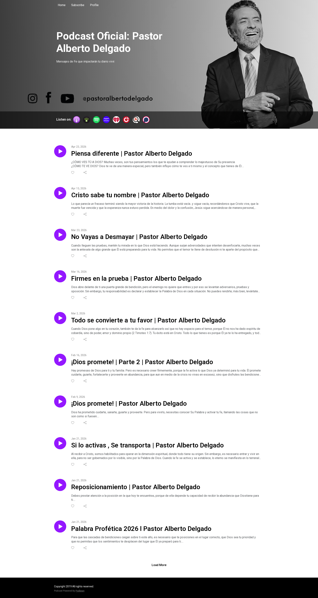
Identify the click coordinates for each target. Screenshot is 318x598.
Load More (159, 565)
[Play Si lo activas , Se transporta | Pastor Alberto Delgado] (60, 443)
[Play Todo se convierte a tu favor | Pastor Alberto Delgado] (60, 318)
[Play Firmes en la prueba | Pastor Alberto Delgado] (60, 276)
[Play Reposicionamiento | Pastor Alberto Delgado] (60, 485)
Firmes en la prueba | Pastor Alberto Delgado (136, 278)
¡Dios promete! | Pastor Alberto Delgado (129, 403)
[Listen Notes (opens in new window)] (136, 119)
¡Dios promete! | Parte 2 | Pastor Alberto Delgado (142, 362)
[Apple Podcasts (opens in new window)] (76, 119)
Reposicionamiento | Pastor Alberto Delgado (135, 487)
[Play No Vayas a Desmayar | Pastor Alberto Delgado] (60, 235)
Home (62, 5)
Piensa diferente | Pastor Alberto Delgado (131, 153)
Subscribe (77, 5)
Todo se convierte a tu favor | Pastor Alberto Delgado (148, 320)
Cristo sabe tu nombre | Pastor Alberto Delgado (140, 195)
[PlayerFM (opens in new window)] (126, 119)
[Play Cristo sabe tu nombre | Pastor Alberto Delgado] (60, 193)
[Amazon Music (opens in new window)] (106, 119)
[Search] (255, 5)
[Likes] (73, 172)
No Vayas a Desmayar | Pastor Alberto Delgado (139, 237)
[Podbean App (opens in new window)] (86, 119)
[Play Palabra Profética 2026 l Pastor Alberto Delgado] (60, 526)
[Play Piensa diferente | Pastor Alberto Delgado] (60, 151)
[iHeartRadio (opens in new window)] (116, 119)
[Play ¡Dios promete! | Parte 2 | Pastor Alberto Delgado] (60, 360)
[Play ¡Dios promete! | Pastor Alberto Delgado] (60, 401)
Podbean (80, 591)
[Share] (85, 172)
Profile (94, 5)
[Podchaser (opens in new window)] (146, 119)
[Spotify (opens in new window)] (96, 119)
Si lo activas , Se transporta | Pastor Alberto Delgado (147, 445)
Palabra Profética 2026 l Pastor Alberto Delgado (141, 529)
